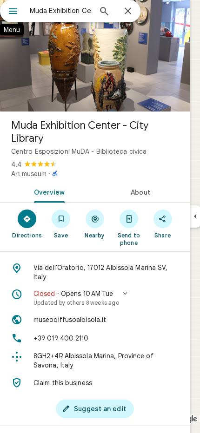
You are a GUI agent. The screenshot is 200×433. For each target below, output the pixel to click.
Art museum (29, 174)
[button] (95, 297)
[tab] (47, 191)
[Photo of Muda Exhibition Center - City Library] (95, 56)
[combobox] (60, 10)
